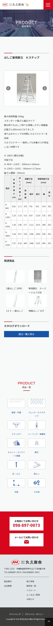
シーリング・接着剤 (36, 434)
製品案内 (8, 581)
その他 (37, 492)
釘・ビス (16, 473)
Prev (8, 88)
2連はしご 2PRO (14, 288)
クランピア (16, 434)
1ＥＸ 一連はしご (14, 310)
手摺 (16, 492)
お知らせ (30, 599)
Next (45, 88)
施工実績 (30, 581)
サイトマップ (15, 614)
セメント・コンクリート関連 (16, 454)
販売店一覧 (31, 585)
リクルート (31, 590)
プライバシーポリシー (34, 614)
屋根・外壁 (16, 412)
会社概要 (8, 585)
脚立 (37, 452)
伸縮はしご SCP (36, 310)
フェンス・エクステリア (36, 414)
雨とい (37, 473)
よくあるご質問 (33, 594)
